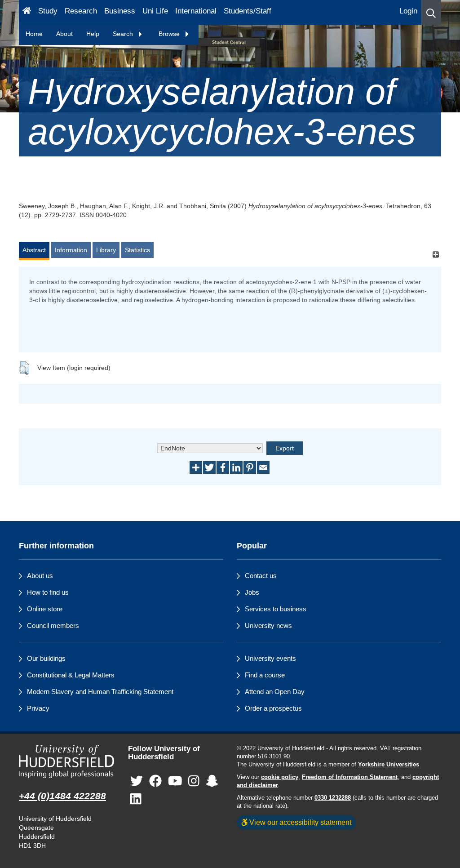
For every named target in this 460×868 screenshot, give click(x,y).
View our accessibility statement (299, 822)
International (196, 11)
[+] (435, 254)
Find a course (265, 675)
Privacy (38, 708)
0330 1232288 (332, 798)
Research (81, 11)
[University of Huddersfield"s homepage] (67, 761)
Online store (44, 609)
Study (48, 11)
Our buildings (46, 658)
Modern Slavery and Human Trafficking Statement (100, 691)
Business (119, 11)
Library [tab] (106, 250)
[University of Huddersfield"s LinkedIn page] (136, 799)
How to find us (48, 592)
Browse (170, 33)
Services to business (275, 609)
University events (270, 658)
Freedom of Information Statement (350, 777)
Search (124, 33)
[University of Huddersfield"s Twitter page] (136, 781)
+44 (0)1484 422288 (62, 796)
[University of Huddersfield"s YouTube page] (175, 781)
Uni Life (155, 11)
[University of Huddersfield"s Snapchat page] (212, 781)
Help (92, 33)
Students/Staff (247, 11)
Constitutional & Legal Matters (71, 675)
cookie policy (279, 777)
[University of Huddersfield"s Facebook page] (155, 781)
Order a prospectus (273, 708)
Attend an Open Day (275, 691)
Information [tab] (71, 250)
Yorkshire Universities (388, 764)
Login (408, 11)
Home (34, 33)
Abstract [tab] (34, 250)
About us (40, 575)
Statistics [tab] (137, 250)
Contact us (261, 575)
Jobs (252, 592)
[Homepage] (27, 12)
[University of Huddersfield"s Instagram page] (193, 781)
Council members (53, 625)
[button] (431, 12)
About (64, 33)
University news (268, 625)
